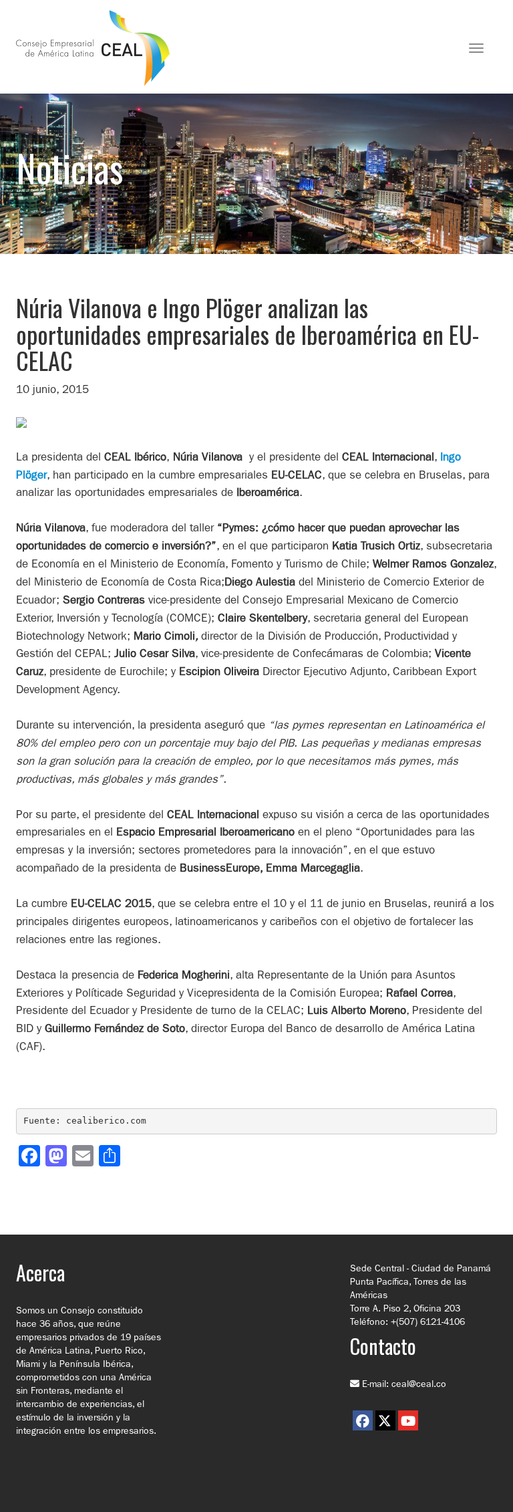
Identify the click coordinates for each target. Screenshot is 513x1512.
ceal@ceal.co (418, 1384)
